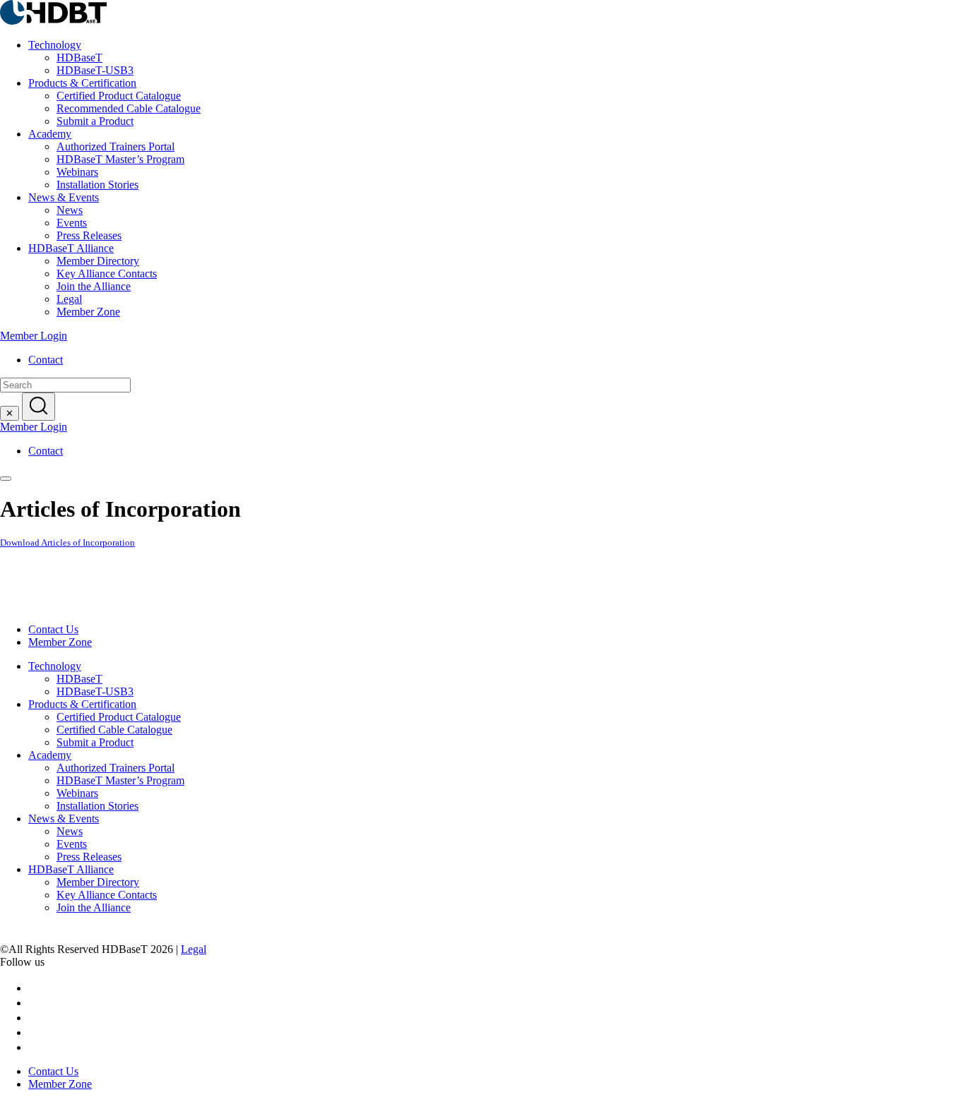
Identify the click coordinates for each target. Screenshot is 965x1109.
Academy (49, 134)
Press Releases (89, 235)
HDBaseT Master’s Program (120, 159)
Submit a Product (95, 121)
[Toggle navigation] (5, 478)
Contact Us (53, 629)
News (70, 210)
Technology (54, 45)
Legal (69, 299)
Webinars (77, 172)
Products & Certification (82, 83)
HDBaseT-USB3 (95, 70)
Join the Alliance (94, 286)
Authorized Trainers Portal (115, 146)
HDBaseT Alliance (71, 248)
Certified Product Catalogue (119, 96)
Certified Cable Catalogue (114, 730)
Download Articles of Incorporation (67, 543)
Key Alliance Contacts (107, 274)
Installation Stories (97, 185)
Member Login (33, 336)
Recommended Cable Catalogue (129, 108)
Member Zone (88, 312)
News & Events (63, 197)
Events (72, 223)
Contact (45, 360)
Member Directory (98, 261)
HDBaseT (79, 58)
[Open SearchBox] (38, 406)
